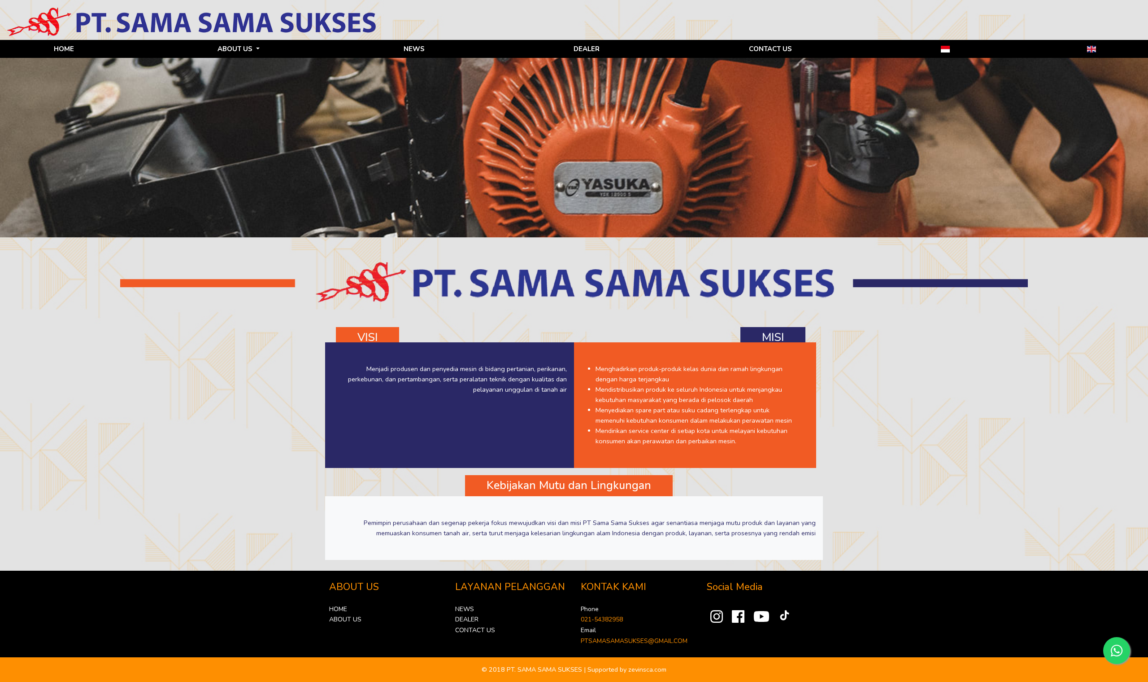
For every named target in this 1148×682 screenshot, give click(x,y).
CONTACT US (770, 48)
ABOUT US (345, 619)
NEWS (414, 48)
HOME (64, 48)
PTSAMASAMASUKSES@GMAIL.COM (634, 641)
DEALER (587, 48)
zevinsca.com (647, 669)
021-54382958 (602, 619)
